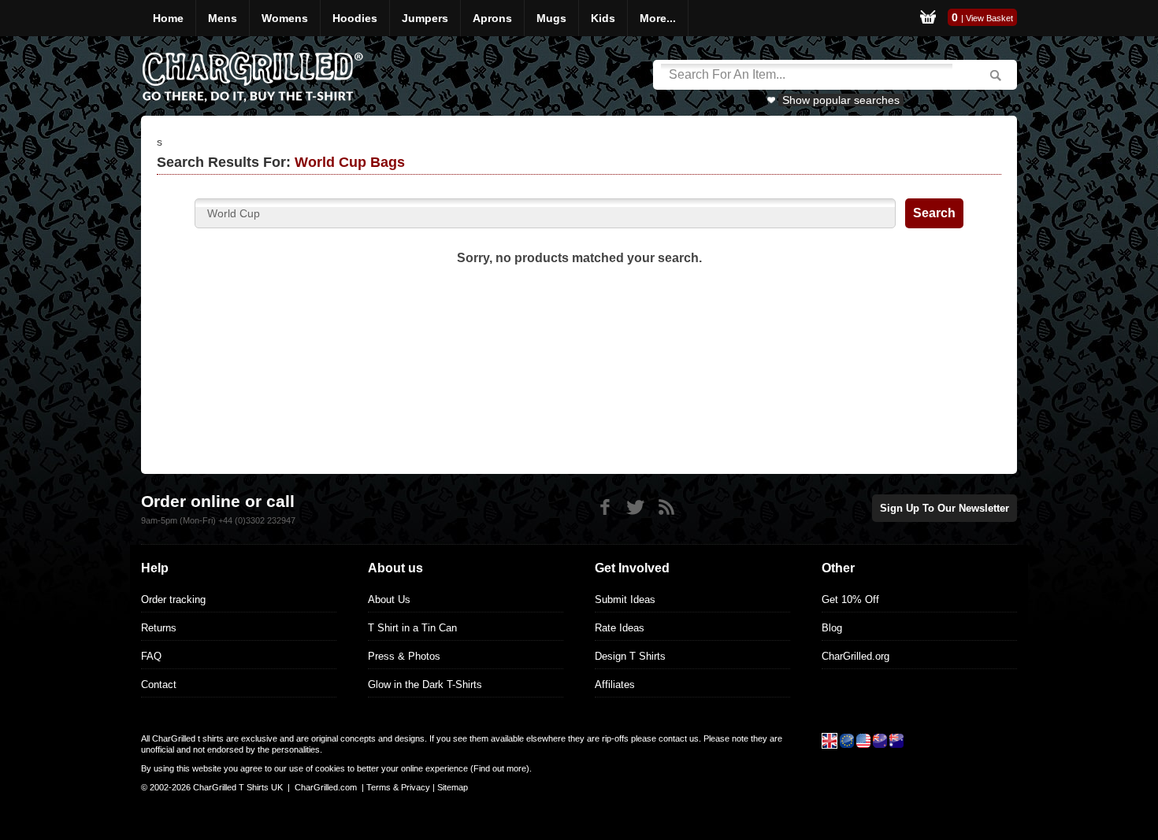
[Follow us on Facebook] (604, 507)
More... (658, 18)
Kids (603, 18)
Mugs (551, 18)
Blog (832, 628)
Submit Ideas (625, 599)
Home (168, 18)
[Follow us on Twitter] (635, 507)
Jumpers (425, 18)
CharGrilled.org (855, 656)
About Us (389, 599)
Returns (158, 628)
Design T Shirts (630, 656)
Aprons (492, 18)
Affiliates (615, 684)
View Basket (989, 18)
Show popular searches (841, 100)
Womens (285, 18)
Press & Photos (404, 656)
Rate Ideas (619, 628)
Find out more (499, 768)
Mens (222, 18)
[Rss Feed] (666, 507)
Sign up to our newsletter (944, 508)
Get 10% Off (850, 599)
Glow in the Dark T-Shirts (425, 684)
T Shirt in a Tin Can (412, 628)
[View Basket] (928, 18)
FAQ (151, 656)
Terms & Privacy (398, 787)
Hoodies (354, 18)
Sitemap (452, 787)
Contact (158, 684)
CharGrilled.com (326, 787)
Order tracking (173, 599)
